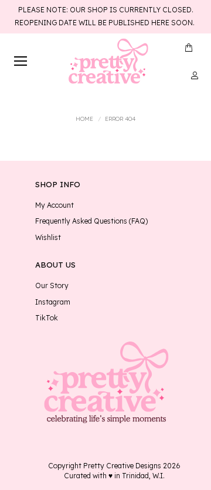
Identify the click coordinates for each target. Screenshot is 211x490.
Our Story (52, 286)
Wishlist (48, 238)
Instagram (52, 302)
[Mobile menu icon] (20, 61)
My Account (54, 205)
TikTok (46, 318)
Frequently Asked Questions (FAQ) (91, 221)
